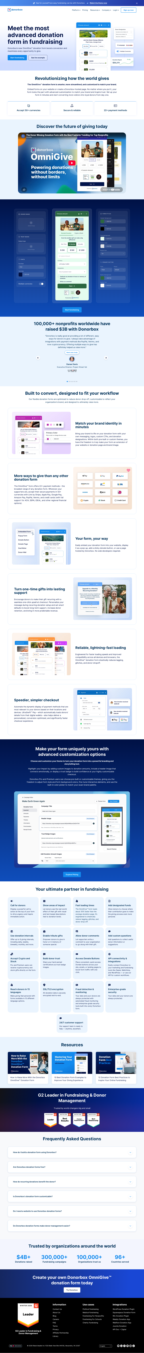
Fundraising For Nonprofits (93, 1316)
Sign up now (129, 10)
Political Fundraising (91, 1309)
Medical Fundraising (90, 1312)
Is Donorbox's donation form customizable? (33, 1196)
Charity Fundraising (90, 1323)
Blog (54, 1316)
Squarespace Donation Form (124, 1312)
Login (115, 10)
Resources (94, 10)
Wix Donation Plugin (121, 1316)
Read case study (72, 352)
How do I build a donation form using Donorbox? (35, 1152)
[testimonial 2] (69, 381)
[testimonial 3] (71, 381)
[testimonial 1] (67, 381)
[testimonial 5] (74, 381)
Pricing (85, 10)
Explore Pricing (72, 874)
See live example (38, 58)
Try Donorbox (72, 1290)
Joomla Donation (119, 1326)
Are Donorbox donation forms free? (29, 1167)
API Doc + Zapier (119, 1329)
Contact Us (57, 1309)
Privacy (56, 1329)
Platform (75, 10)
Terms (55, 1326)
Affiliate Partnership (61, 1333)
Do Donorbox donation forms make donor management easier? (41, 1226)
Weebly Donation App (121, 1319)
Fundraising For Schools (92, 1319)
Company (106, 10)
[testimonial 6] (76, 381)
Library (55, 1336)
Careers (56, 1319)
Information (59, 1304)
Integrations (120, 1304)
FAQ (54, 1323)
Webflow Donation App (122, 1323)
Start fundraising (17, 58)
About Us (56, 1312)
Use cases (88, 1304)
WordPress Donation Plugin (123, 1309)
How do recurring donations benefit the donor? (34, 1182)
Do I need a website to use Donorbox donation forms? (37, 1211)
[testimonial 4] (72, 381)
